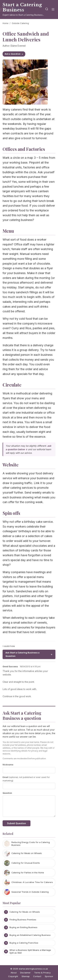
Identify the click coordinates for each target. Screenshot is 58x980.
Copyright (13, 976)
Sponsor (49, 976)
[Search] (46, 9)
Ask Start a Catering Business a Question (22, 654)
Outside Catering (20, 23)
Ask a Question (12, 54)
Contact (37, 976)
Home (5, 23)
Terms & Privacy (42, 972)
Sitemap (26, 976)
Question (7, 793)
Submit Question (16, 823)
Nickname (8, 764)
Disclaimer (25, 972)
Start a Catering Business (22, 7)
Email (26, 779)
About (14, 972)
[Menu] (53, 9)
